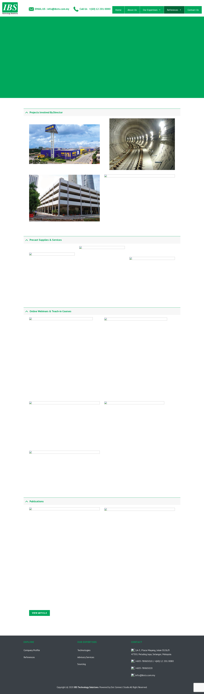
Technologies (84, 650)
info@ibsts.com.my (145, 675)
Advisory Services (85, 657)
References (172, 9)
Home (118, 9)
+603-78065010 (143, 661)
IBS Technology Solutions (86, 687)
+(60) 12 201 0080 (164, 661)
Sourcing (81, 664)
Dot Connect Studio (120, 687)
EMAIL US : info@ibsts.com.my (51, 9)
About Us (132, 9)
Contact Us (193, 9)
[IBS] (13, 8)
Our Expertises (150, 9)
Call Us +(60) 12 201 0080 (95, 9)
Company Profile (32, 650)
